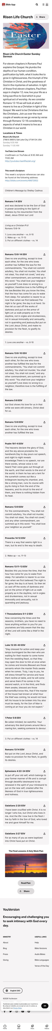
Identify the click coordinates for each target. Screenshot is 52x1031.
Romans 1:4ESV (13, 201)
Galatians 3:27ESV (15, 833)
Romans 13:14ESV (14, 749)
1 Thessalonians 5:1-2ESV (19, 614)
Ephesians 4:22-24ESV (17, 771)
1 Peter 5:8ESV (13, 718)
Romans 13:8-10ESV (16, 353)
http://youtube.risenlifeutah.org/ (20, 161)
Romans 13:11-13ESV (16, 566)
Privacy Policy (17, 1008)
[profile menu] (45, 4)
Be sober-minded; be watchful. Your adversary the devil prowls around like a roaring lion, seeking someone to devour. (25, 725)
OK (45, 1006)
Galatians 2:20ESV (15, 805)
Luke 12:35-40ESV (15, 645)
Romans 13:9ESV (14, 507)
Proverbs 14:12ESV (15, 538)
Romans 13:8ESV (14, 422)
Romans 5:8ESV (13, 400)
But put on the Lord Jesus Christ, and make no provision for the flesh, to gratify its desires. (26, 756)
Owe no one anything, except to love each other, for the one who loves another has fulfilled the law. (23, 429)
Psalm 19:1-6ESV (14, 443)
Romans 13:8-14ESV (16, 254)
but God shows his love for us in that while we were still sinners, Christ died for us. (24, 407)
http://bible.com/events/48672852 (21, 180)
